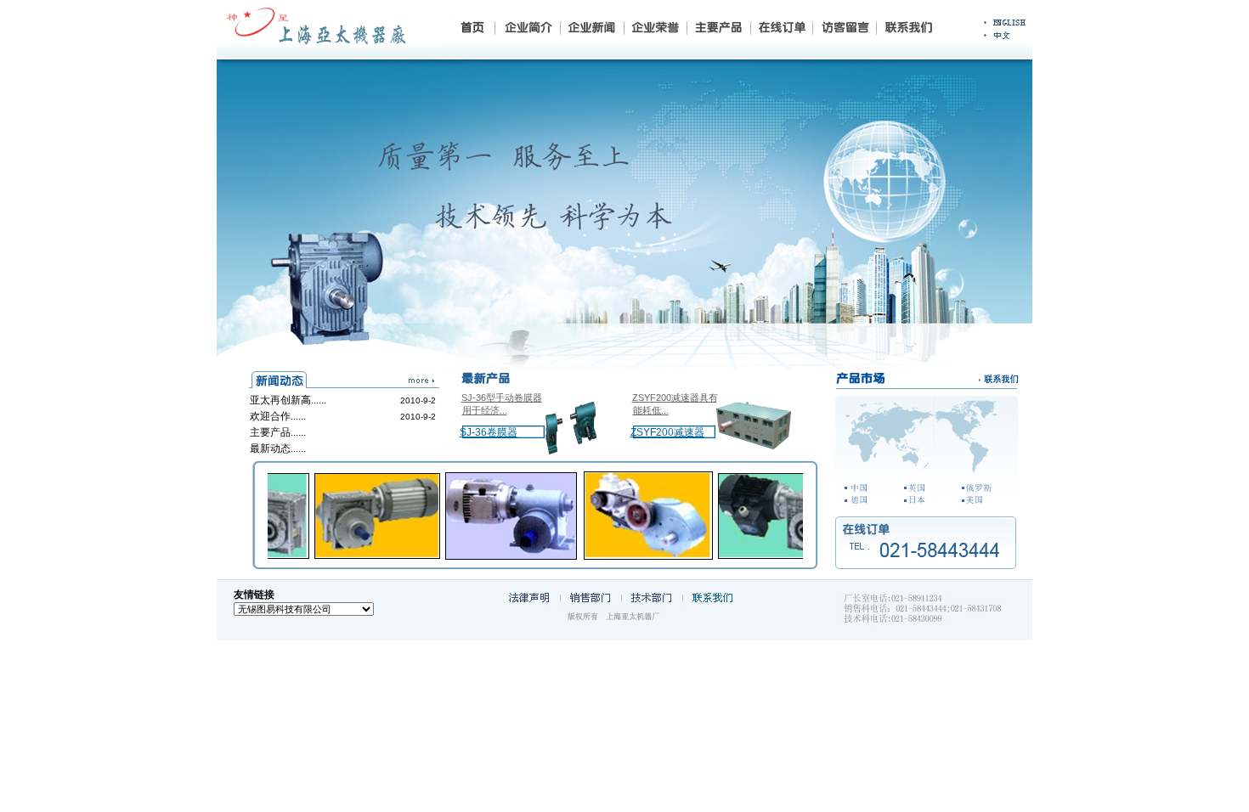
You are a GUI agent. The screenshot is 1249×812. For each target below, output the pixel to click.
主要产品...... (278, 432)
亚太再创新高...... (288, 400)
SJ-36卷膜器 (488, 432)
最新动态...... (278, 448)
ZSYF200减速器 (667, 432)
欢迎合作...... (278, 416)
